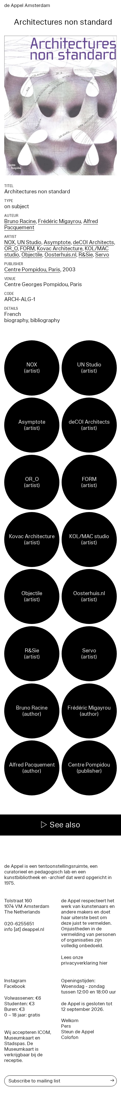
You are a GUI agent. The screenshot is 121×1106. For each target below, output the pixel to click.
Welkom (70, 1020)
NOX (9, 242)
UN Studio (29, 242)
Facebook (14, 986)
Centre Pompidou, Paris (32, 269)
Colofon (70, 1037)
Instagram (15, 980)
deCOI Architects (93, 242)
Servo (102, 254)
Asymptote (57, 242)
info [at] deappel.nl (24, 929)
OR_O (11, 248)
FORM (27, 248)
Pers (66, 1026)
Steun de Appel (77, 1032)
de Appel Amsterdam (27, 5)
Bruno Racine (20, 221)
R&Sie (86, 254)
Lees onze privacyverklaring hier (84, 960)
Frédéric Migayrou (59, 221)
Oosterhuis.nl (60, 254)
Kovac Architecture (59, 248)
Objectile (31, 254)
